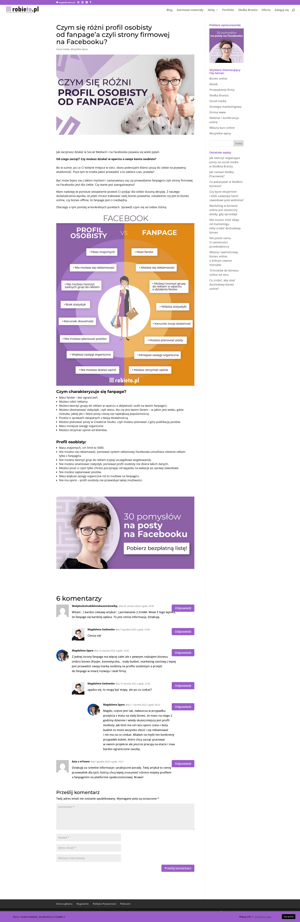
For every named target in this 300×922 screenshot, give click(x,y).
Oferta (266, 10)
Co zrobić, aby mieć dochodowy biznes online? (222, 284)
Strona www (217, 112)
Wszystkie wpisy (79, 49)
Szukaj (238, 143)
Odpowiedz (183, 608)
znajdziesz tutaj (263, 916)
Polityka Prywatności (104, 903)
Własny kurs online (222, 128)
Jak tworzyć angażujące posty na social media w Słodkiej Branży (224, 162)
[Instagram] (78, 2)
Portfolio (228, 10)
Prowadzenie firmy (221, 90)
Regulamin (83, 903)
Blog (169, 10)
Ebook (213, 84)
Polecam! (125, 903)
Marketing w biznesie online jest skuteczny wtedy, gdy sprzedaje (223, 210)
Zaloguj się (282, 10)
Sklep (211, 10)
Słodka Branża (247, 10)
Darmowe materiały (190, 10)
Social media (63, 49)
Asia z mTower (81, 761)
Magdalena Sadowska (101, 629)
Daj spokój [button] (288, 916)
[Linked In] (87, 2)
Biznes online (218, 78)
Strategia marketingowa (225, 106)
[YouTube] (82, 2)
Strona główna (64, 903)
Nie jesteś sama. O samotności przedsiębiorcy (220, 242)
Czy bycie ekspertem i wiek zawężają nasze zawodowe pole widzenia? (226, 196)
